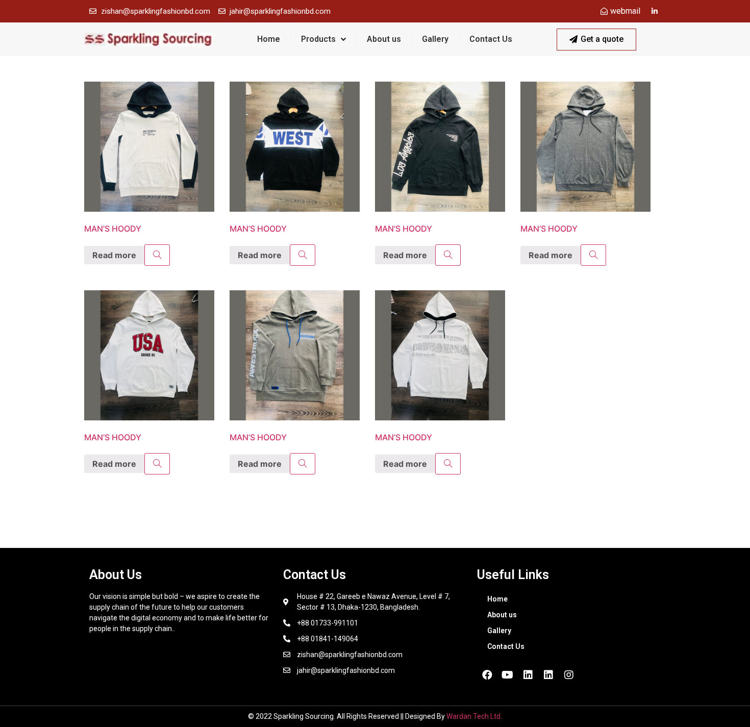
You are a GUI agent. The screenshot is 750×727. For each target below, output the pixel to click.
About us (384, 39)
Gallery (435, 39)
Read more (114, 255)
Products (318, 39)
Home (268, 39)
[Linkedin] (528, 675)
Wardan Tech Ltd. (474, 716)
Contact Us (490, 39)
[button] (596, 40)
